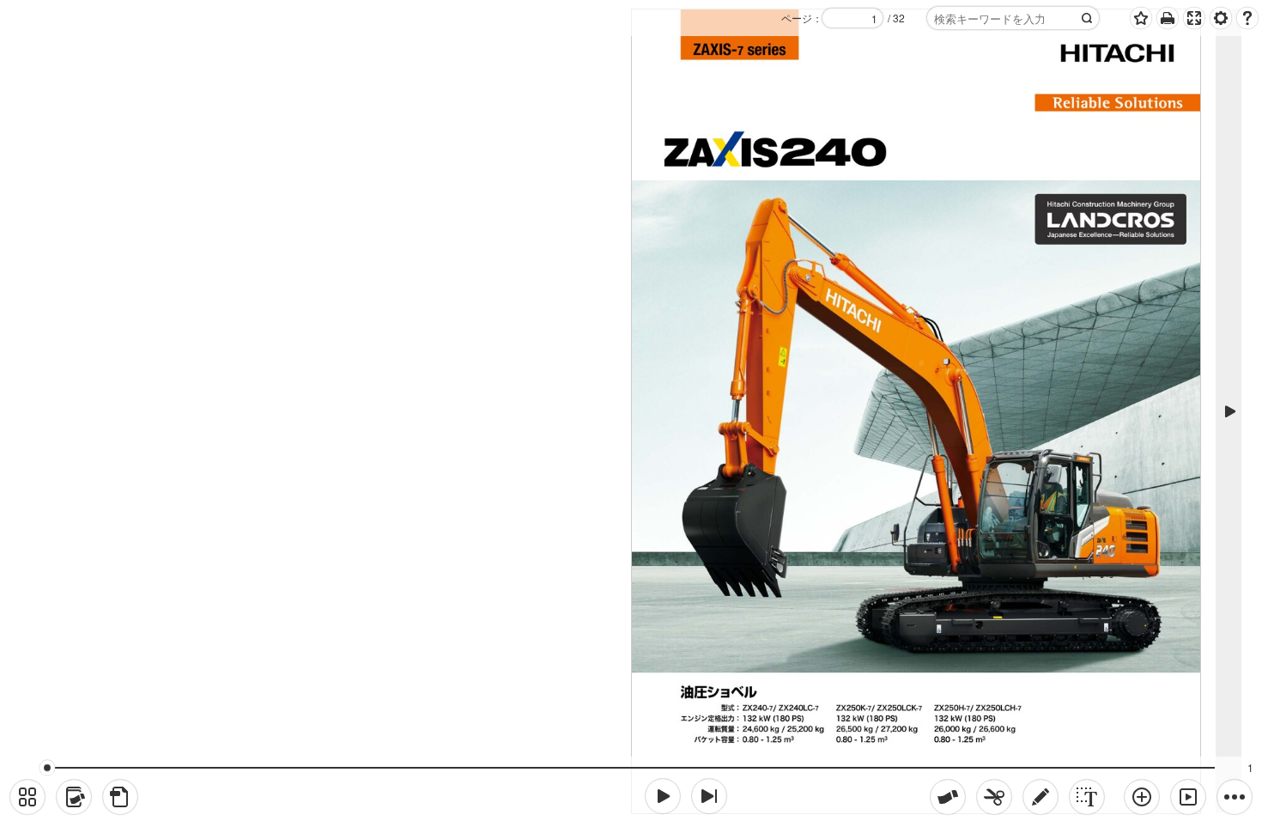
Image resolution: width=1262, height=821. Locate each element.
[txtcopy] (1087, 797)
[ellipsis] (1234, 797)
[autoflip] (1188, 797)
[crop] (994, 797)
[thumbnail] (27, 797)
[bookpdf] (120, 797)
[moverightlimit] (709, 796)
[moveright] (663, 796)
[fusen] (948, 797)
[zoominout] (1142, 797)
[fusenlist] (74, 797)
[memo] (1040, 797)
